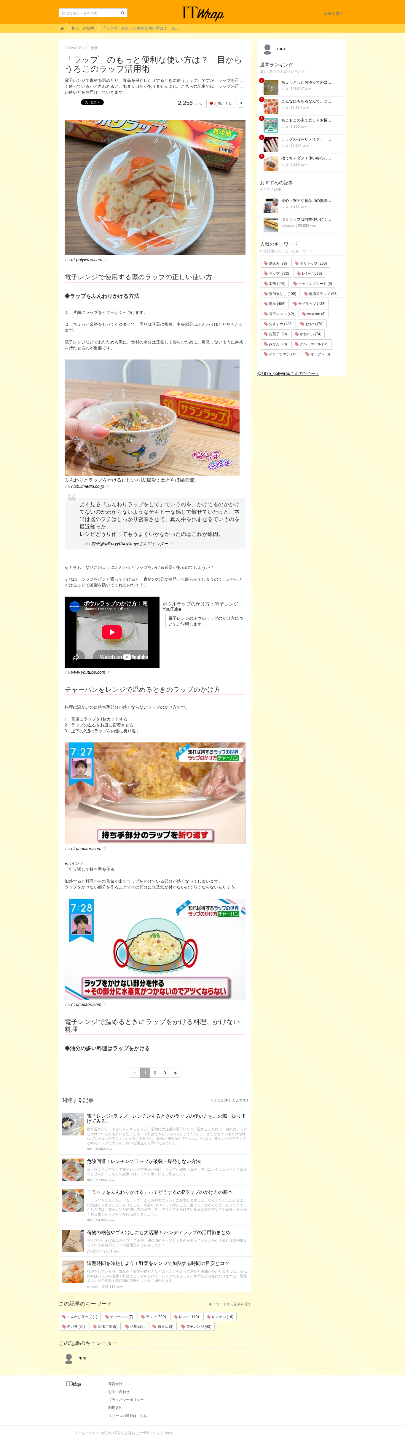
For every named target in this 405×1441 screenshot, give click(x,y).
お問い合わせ (119, 1391)
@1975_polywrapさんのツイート (288, 373)
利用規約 (115, 1407)
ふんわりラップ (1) (81, 1316)
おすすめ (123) (280, 323)
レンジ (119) (188, 1316)
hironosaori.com (86, 848)
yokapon (94, 1250)
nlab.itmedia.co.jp (87, 486)
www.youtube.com (88, 672)
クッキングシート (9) (314, 283)
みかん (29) (277, 343)
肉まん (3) (165, 1326)
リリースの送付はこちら (127, 1415)
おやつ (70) (313, 323)
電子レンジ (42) (198, 1326)
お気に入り (222, 103)
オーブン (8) (320, 353)
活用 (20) (137, 1326)
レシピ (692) (311, 273)
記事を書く (333, 13)
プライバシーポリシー (126, 1399)
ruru (90, 1148)
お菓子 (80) (277, 333)
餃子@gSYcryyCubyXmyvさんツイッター (129, 543)
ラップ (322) (155, 1316)
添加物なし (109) (282, 293)
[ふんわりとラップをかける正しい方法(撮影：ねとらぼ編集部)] (155, 418)
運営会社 (115, 1383)
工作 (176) (277, 283)
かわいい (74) (310, 333)
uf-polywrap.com (86, 259)
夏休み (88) (277, 263)
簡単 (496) (277, 303)
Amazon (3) (316, 313)
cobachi (93, 1286)
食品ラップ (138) (311, 303)
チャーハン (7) (121, 1316)
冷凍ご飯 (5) (107, 1326)
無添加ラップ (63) (323, 293)
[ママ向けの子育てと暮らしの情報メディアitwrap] (202, 14)
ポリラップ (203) (313, 263)
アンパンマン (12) (283, 353)
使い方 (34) (75, 1326)
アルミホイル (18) (314, 343)
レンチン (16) (222, 1316)
